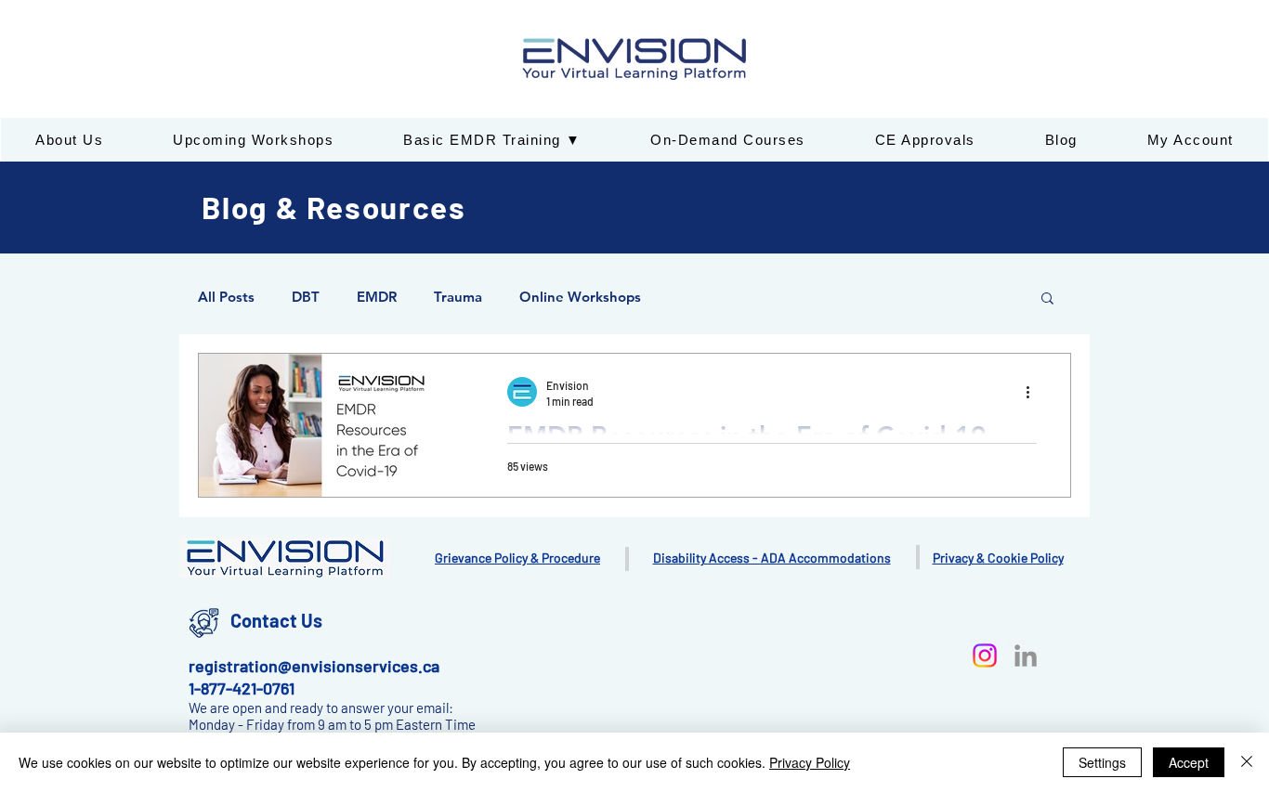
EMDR (377, 297)
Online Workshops (580, 297)
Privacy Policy (809, 762)
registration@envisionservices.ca (314, 666)
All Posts (226, 297)
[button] (1047, 299)
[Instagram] (985, 655)
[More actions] (1034, 392)
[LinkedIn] (1025, 655)
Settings (1102, 762)
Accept (1189, 762)
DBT (306, 297)
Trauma (458, 297)
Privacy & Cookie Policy (998, 557)
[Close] (1247, 762)
